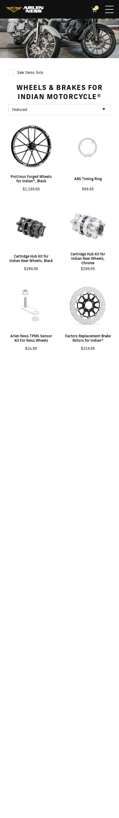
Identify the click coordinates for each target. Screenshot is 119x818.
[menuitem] (25, 10)
